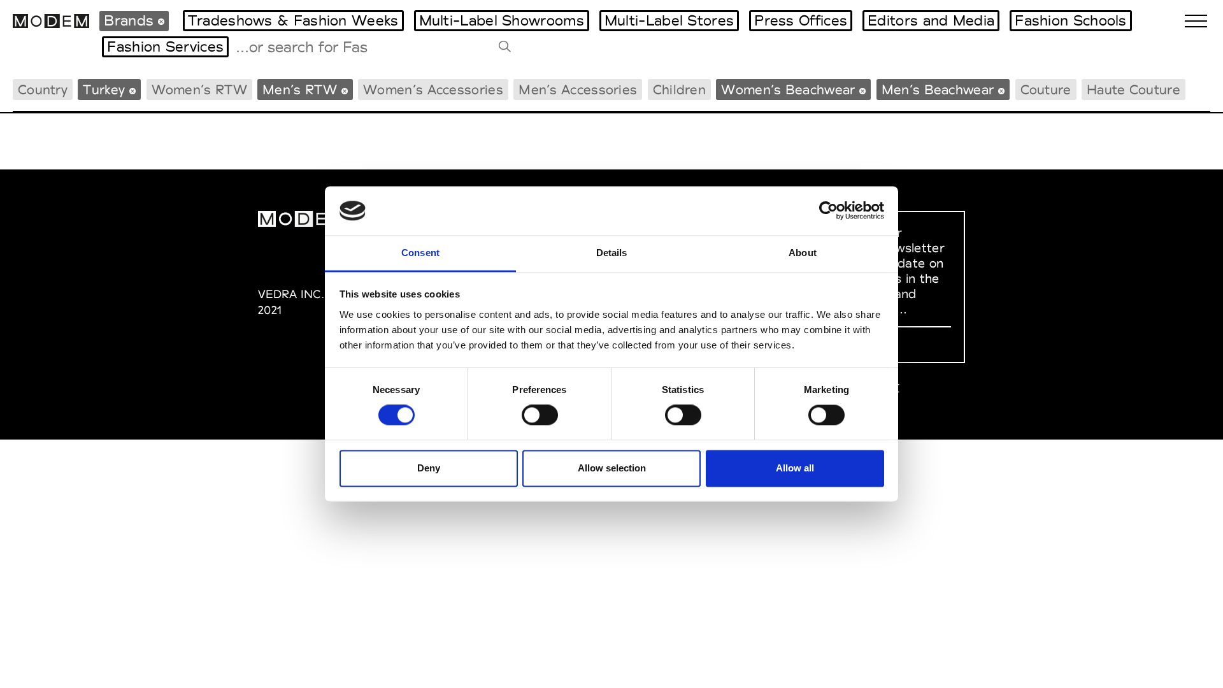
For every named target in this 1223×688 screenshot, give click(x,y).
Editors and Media (931, 20)
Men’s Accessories (578, 89)
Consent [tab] (420, 252)
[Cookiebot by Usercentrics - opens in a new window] (828, 210)
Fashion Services (165, 46)
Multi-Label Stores (669, 20)
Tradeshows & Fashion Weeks (293, 20)
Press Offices (800, 20)
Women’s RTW (199, 89)
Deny (428, 467)
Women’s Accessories (433, 89)
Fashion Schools (1071, 20)
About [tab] (803, 252)
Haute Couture (1133, 89)
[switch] (540, 415)
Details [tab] (611, 252)
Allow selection (612, 467)
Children (679, 89)
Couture (1045, 89)
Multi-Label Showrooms (501, 20)
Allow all (795, 467)
